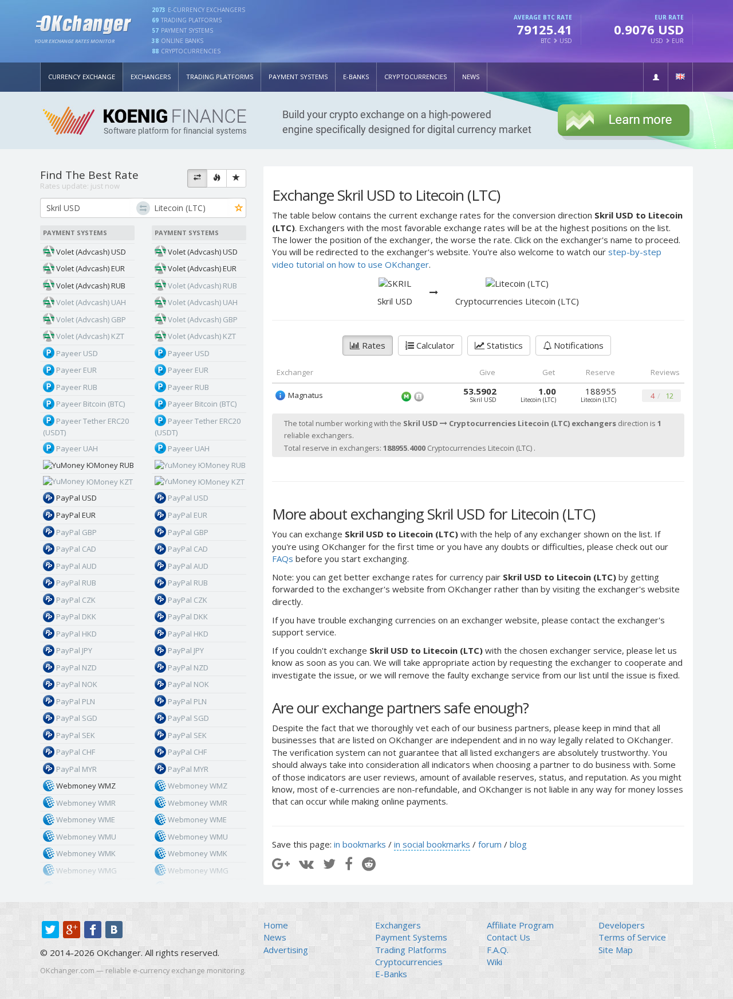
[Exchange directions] (197, 178)
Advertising (285, 949)
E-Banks (356, 76)
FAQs (282, 558)
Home (275, 925)
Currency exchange (81, 76)
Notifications (577, 345)
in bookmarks (360, 844)
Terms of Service (632, 937)
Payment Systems (298, 76)
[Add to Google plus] (281, 863)
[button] (656, 77)
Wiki (494, 961)
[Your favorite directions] (236, 178)
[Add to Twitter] (329, 863)
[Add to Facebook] (349, 863)
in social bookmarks (432, 844)
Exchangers (151, 76)
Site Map (615, 949)
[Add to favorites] (239, 208)
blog (518, 844)
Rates (372, 345)
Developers (621, 925)
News (470, 76)
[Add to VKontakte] (306, 863)
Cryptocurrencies (415, 76)
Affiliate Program (520, 925)
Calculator (434, 345)
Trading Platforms (219, 76)
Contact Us (508, 937)
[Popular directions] (217, 178)
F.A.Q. (498, 949)
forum (490, 844)
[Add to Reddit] (369, 863)
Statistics (503, 345)
